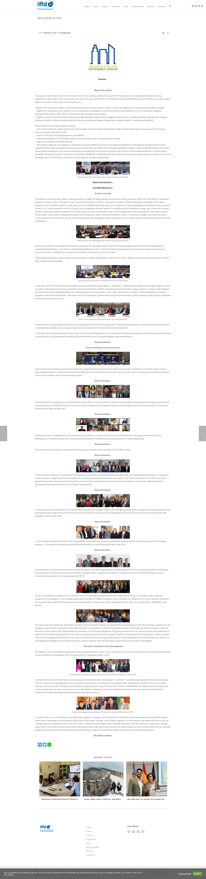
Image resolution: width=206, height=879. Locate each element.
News (126, 6)
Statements (116, 6)
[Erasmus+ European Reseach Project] (59, 779)
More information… (103, 342)
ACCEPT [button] (197, 874)
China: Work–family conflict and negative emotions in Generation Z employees (104, 799)
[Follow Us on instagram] (133, 831)
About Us (150, 6)
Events (95, 6)
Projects (105, 6)
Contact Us (162, 6)
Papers (87, 6)
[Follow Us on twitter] (138, 831)
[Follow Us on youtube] (142, 831)
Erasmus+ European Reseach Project (60, 799)
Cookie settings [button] (184, 874)
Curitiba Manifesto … (103, 188)
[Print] (163, 33)
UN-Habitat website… (103, 735)
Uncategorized (65, 33)
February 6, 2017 (50, 33)
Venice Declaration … (103, 182)
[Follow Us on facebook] (128, 831)
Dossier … (103, 79)
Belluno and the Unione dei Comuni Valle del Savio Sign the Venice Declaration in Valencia (147, 799)
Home (150, 23)
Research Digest (137, 6)
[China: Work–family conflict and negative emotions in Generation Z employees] (103, 779)
